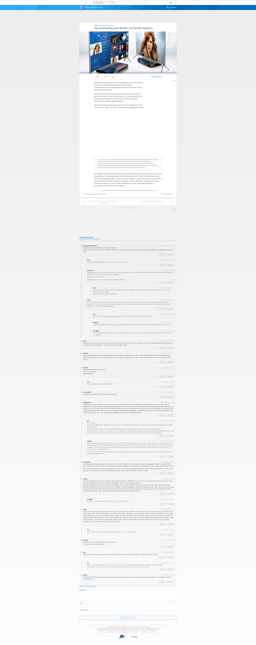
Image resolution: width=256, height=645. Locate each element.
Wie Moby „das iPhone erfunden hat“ (152, 201)
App (170, 2)
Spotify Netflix (130, 208)
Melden (162, 254)
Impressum (135, 632)
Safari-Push (153, 632)
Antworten (170, 254)
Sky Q (113, 101)
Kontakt (175, 2)
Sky (123, 208)
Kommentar (83, 589)
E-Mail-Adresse (84, 609)
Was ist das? (153, 190)
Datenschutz (145, 632)
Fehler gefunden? (167, 194)
